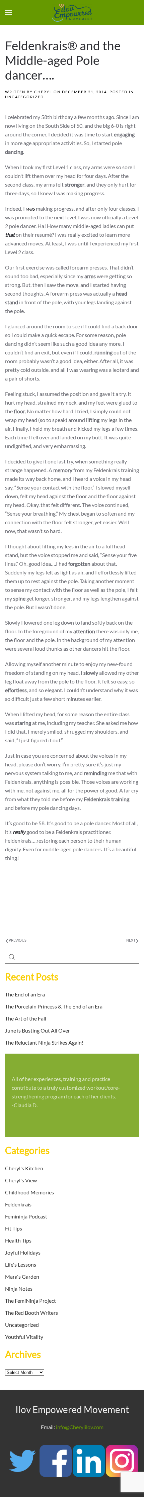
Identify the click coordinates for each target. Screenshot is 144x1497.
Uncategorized (24, 97)
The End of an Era (25, 994)
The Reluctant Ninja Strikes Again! (44, 1042)
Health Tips (18, 1240)
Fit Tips (13, 1228)
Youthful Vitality (24, 1336)
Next (131, 940)
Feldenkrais (18, 1204)
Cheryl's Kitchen (24, 1168)
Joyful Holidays (23, 1252)
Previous (17, 940)
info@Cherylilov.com (79, 1427)
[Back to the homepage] (72, 13)
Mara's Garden (22, 1276)
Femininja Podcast (26, 1216)
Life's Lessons (20, 1264)
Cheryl (43, 92)
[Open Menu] (8, 12)
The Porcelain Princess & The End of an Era (53, 1006)
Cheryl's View (21, 1180)
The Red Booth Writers (31, 1312)
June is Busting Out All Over (37, 1030)
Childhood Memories (29, 1192)
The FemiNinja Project (30, 1300)
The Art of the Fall (25, 1018)
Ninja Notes (18, 1288)
